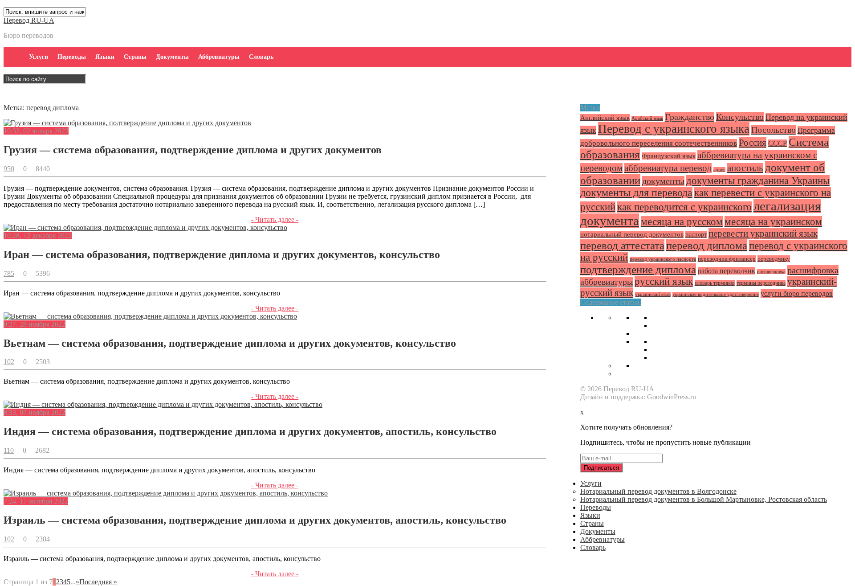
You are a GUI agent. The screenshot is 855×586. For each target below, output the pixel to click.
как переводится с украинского (684, 207)
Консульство (740, 117)
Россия (752, 142)
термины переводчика (761, 283)
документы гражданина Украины (758, 180)
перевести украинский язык (763, 233)
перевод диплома (706, 245)
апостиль (745, 168)
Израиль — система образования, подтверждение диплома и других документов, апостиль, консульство (255, 520)
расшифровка (771, 271)
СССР (777, 143)
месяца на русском (682, 221)
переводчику (773, 258)
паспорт (696, 234)
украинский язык (653, 294)
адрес (719, 169)
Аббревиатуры (219, 56)
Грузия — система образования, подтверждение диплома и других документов (193, 150)
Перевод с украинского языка (673, 128)
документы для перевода (636, 192)
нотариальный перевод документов (632, 234)
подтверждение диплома (638, 269)
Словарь (261, 56)
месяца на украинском (773, 221)
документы (663, 181)
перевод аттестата (622, 245)
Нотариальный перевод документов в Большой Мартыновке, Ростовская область (703, 499)
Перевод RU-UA (29, 20)
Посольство (773, 130)
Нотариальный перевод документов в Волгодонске (658, 491)
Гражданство (689, 117)
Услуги (38, 56)
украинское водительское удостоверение (715, 294)
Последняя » (98, 582)
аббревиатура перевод (668, 168)
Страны (135, 56)
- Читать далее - (274, 219)
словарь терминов (715, 283)
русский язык (664, 281)
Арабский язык (647, 118)
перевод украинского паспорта (663, 259)
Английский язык (605, 117)
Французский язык (669, 156)
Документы (172, 56)
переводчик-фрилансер (727, 258)
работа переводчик (726, 271)
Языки (104, 56)
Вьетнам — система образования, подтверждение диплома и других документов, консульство (230, 343)
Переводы (71, 56)
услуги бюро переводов (797, 293)
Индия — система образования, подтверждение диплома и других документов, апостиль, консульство (250, 431)
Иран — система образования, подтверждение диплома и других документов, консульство (222, 254)
